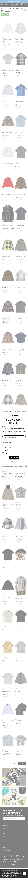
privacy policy (10, 876)
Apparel (7, 453)
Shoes (6, 450)
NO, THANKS (14, 461)
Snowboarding (8, 447)
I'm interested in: (6, 442)
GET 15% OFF (14, 457)
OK (24, 873)
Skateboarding (8, 445)
